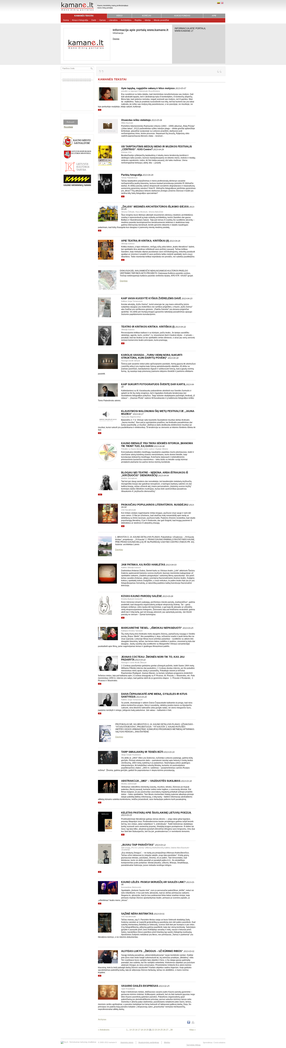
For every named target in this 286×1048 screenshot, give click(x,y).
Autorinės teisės (126, 1042)
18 (142, 1030)
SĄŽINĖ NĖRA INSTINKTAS (143, 913)
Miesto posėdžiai (161, 20)
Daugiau (116, 39)
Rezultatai (68, 127)
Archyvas (102, 1019)
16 (136, 1030)
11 (100, 494)
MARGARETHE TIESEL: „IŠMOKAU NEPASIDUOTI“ (157, 627)
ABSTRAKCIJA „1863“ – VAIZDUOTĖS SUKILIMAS (156, 780)
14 (130, 1030)
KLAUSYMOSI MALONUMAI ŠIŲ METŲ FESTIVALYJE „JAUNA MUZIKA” (157, 412)
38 (171, 1030)
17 (139, 1030)
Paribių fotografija (137, 174)
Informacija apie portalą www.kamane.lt (140, 30)
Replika (138, 20)
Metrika (167, 1042)
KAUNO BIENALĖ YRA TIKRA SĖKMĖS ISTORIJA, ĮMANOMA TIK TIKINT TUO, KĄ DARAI (157, 444)
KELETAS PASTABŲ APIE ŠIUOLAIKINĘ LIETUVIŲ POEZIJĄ (156, 813)
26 (164, 1030)
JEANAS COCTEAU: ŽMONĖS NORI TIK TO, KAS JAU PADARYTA (153, 658)
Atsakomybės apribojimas (148, 1042)
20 (147, 1030)
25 (161, 1030)
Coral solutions (219, 1043)
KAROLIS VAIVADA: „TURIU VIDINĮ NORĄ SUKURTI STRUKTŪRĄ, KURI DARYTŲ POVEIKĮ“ (151, 356)
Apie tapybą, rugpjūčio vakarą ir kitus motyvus (153, 88)
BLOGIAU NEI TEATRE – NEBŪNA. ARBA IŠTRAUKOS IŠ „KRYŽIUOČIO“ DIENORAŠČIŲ (154, 474)
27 (167, 1030)
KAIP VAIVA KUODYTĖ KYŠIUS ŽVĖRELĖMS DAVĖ (156, 298)
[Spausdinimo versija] (193, 1023)
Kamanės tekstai (112, 79)
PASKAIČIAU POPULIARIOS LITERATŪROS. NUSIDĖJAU (157, 505)
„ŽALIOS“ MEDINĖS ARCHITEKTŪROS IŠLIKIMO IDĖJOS (158, 207)
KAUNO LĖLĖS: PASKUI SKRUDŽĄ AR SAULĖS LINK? (157, 883)
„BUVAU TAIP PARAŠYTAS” (143, 844)
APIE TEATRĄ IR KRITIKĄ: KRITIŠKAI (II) (150, 240)
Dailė (93, 20)
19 (144, 1030)
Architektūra (126, 20)
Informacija (118, 33)
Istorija (148, 20)
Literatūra (113, 20)
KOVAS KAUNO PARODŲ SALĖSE (147, 596)
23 (156, 1030)
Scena (66, 20)
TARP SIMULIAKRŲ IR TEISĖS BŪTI (147, 751)
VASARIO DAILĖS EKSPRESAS (145, 985)
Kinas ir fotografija (80, 20)
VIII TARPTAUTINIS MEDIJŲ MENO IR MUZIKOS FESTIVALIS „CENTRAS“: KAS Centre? (156, 148)
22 (153, 1030)
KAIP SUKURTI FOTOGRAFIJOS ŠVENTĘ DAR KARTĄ (157, 385)
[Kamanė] (77, 10)
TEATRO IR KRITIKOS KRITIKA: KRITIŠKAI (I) (153, 326)
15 (133, 1030)
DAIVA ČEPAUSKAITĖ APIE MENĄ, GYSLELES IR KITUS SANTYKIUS (154, 695)
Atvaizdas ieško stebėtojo (141, 120)
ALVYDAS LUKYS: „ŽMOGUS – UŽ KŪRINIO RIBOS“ (157, 951)
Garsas (102, 20)
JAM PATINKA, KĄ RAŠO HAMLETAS (148, 564)
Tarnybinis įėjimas (193, 1045)
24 (159, 1030)
